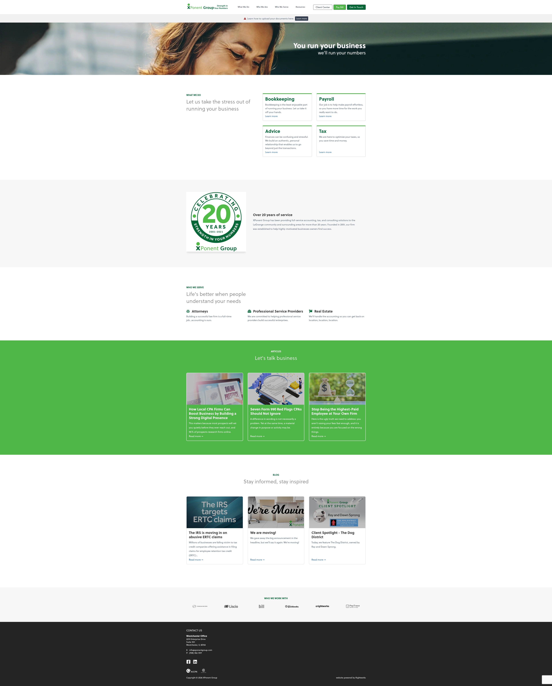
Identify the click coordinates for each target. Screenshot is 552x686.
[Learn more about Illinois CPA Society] (203, 671)
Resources (300, 6)
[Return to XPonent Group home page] (207, 7)
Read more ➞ (214, 436)
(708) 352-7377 (195, 652)
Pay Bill (339, 7)
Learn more (301, 18)
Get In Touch (356, 7)
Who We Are (262, 6)
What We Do (243, 6)
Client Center (323, 7)
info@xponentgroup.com (200, 649)
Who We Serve (281, 6)
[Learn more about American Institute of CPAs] (192, 671)
